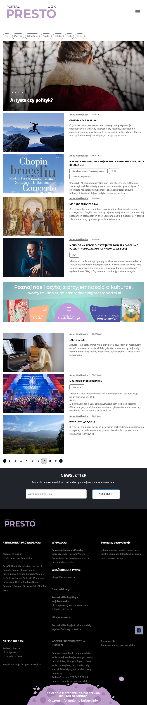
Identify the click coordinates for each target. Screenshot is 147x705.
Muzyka (18, 36)
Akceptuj (125, 679)
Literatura (32, 36)
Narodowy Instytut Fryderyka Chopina (88, 171)
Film (7, 36)
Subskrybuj (106, 494)
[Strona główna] (31, 12)
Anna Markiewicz (78, 114)
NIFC (114, 171)
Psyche (46, 36)
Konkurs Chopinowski (81, 177)
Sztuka (58, 36)
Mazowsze (76, 387)
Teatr (69, 36)
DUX (74, 255)
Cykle (80, 36)
